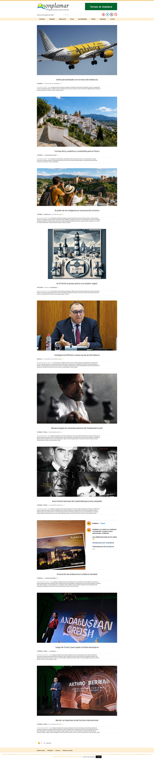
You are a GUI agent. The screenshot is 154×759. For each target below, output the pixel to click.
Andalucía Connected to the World (79, 87)
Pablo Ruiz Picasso (45, 513)
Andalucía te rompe (61, 435)
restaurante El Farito (47, 294)
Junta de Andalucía (82, 88)
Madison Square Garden (74, 584)
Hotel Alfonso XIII (81, 656)
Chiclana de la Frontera (89, 291)
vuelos (61, 90)
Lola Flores (95, 511)
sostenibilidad (87, 160)
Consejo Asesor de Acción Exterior (60, 364)
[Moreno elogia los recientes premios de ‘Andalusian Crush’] (77, 399)
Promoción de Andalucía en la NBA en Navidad (77, 574)
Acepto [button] (99, 756)
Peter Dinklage (71, 438)
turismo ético (44, 161)
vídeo (59, 440)
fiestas (96, 218)
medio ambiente (48, 160)
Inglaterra (88, 656)
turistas (55, 222)
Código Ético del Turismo (67, 362)
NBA (45, 586)
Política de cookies (68, 750)
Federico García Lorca (42, 511)
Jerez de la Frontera (72, 88)
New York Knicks (51, 586)
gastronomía (51, 219)
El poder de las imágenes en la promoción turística (77, 210)
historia (62, 219)
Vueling (58, 90)
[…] (58, 155)
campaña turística (58, 437)
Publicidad (50, 750)
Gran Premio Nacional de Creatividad (64, 511)
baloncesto (47, 583)
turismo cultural (74, 586)
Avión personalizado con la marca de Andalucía (77, 80)
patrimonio (61, 160)
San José (54, 294)
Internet (78, 219)
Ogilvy (65, 438)
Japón (93, 656)
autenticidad (59, 159)
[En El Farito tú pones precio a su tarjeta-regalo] (77, 254)
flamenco (39, 219)
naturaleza (55, 160)
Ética (90, 159)
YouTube (68, 222)
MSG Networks (93, 584)
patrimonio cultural (46, 221)
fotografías (45, 219)
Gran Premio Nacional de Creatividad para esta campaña (77, 501)
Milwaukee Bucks (85, 584)
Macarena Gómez (72, 657)
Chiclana (80, 291)
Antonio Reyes (80, 655)
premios (77, 438)
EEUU (41, 584)
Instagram (72, 219)
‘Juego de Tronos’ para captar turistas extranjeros (77, 647)
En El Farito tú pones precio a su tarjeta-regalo (77, 283)
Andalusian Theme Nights (84, 582)
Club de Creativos (68, 437)
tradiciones (94, 160)
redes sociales (84, 221)
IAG (66, 88)
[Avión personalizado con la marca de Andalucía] (77, 50)
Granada (62, 88)
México (79, 657)
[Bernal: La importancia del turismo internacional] (77, 691)
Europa (58, 88)
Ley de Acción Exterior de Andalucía (60, 365)
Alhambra (59, 218)
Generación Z (72, 364)
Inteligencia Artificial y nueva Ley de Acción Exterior (77, 355)
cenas (76, 291)
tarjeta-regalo (60, 294)
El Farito (48, 292)
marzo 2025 (81, 292)
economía (86, 159)
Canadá (68, 656)
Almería (63, 87)
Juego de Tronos (49, 438)
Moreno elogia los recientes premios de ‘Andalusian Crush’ (77, 428)
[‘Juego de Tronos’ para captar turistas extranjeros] (77, 618)
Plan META (45, 367)
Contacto (57, 750)
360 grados (53, 218)
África (59, 87)
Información (40, 160)
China (72, 656)
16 (44, 743)
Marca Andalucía (96, 88)
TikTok (40, 222)
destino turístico (86, 218)
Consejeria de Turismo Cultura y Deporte (83, 437)
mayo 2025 (87, 292)
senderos (91, 221)
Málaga (89, 88)
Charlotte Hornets (62, 583)
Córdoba (54, 88)
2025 (58, 291)
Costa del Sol (74, 218)
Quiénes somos (41, 750)
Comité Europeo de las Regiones (82, 362)
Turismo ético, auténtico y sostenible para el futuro (77, 151)
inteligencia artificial (81, 364)
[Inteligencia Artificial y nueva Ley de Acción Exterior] (77, 326)
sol (95, 221)
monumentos (86, 219)
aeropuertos (54, 87)
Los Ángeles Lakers (63, 584)
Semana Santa (40, 440)
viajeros (60, 222)
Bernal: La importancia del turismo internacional (77, 720)
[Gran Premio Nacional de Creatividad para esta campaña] (77, 472)
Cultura (71, 159)
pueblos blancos (79, 160)
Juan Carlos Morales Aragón (65, 292)
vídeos (64, 222)
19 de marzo (54, 291)
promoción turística (42, 90)
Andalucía (68, 87)
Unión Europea (73, 367)
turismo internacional (82, 732)
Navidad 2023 (40, 586)
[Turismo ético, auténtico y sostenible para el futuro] (77, 122)
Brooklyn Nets (54, 583)
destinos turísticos (78, 159)
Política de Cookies (89, 756)
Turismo (53, 90)
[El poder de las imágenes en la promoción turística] (77, 187)
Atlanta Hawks (40, 583)
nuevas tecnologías (95, 219)
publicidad (69, 221)
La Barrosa (74, 292)
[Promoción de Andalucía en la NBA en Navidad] (77, 545)
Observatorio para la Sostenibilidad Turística (80, 365)
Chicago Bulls (71, 583)
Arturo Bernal (57, 362)
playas (53, 221)
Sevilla (49, 90)
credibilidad (66, 159)
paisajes (39, 221)
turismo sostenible (53, 161)
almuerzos (63, 291)
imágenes (67, 219)
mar (81, 219)
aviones (91, 87)
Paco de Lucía (53, 513)
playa (91, 292)
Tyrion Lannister (53, 440)
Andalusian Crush (70, 435)
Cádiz (69, 218)
